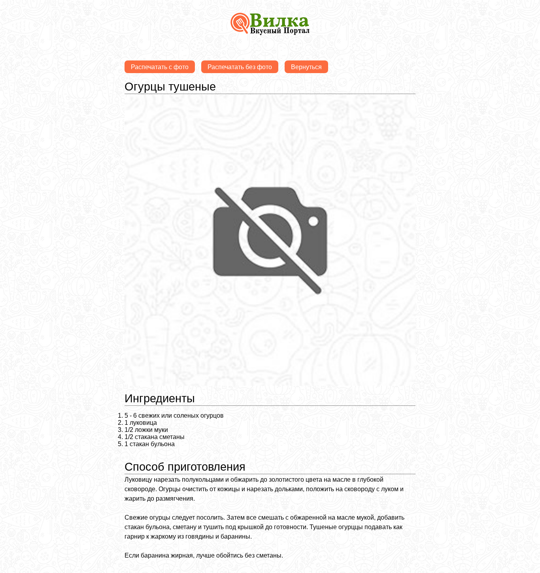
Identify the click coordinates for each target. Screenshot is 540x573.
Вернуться (306, 67)
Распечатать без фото (240, 67)
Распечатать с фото (160, 67)
